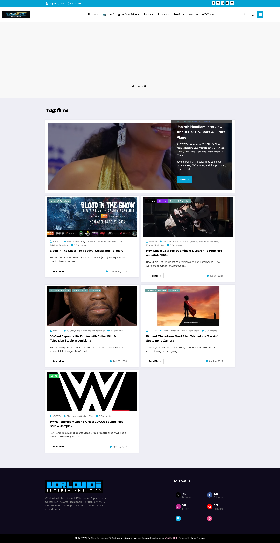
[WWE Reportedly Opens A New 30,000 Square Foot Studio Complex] (92, 391)
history (162, 201)
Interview (164, 14)
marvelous (174, 330)
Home (92, 14)
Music (177, 14)
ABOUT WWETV (82, 538)
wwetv (180, 155)
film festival (91, 241)
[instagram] (222, 3)
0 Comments (80, 245)
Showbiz (174, 290)
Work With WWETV (200, 14)
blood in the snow (75, 241)
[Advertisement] (140, 59)
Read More (184, 179)
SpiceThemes (198, 538)
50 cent (70, 330)
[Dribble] (220, 518)
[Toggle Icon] (260, 14)
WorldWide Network (201, 122)
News (147, 14)
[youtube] (227, 3)
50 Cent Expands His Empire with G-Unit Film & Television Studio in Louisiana (83, 338)
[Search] (245, 14)
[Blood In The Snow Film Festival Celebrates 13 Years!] (92, 217)
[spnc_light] (252, 14)
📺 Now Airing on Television (120, 14)
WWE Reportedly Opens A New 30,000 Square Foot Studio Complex (86, 424)
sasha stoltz (194, 330)
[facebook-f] (213, 3)
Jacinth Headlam (185, 148)
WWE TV (184, 144)
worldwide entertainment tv (209, 151)
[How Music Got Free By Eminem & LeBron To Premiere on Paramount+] (188, 217)
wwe (91, 416)
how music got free (208, 241)
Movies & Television (185, 122)
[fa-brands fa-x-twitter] (218, 3)
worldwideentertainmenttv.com (133, 538)
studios (84, 416)
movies (180, 151)
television (63, 245)
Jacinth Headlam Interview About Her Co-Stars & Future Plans (201, 132)
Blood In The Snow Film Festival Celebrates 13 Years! (87, 250)
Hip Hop (151, 201)
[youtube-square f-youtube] (232, 3)
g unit (84, 330)
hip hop (186, 241)
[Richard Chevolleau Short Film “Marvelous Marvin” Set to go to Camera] (188, 306)
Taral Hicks (189, 151)
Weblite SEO (171, 538)
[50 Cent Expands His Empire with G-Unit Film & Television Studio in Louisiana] (92, 306)
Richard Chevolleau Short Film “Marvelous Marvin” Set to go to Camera (182, 338)
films (217, 144)
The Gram (95, 290)
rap (162, 245)
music (157, 245)
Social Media (80, 290)
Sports (54, 376)
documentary (169, 241)
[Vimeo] (188, 518)
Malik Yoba (219, 148)
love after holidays (203, 148)
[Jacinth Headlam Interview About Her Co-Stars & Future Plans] (140, 156)
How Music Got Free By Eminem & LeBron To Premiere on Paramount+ (184, 253)
